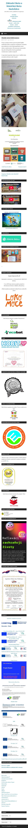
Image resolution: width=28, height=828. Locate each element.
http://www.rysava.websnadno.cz (8, 795)
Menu (5, 33)
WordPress (9, 826)
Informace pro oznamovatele (14, 28)
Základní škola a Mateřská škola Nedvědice (14, 6)
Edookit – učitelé (14, 24)
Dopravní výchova (5, 806)
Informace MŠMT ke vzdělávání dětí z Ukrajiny (11, 767)
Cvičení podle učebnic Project (7, 782)
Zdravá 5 (3, 802)
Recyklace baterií (22, 166)
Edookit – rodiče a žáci (14, 23)
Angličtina (3, 780)
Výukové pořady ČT (5, 777)
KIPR (14, 721)
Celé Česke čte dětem (7, 166)
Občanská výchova (5, 792)
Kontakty (14, 14)
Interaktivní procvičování (6, 778)
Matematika (4, 784)
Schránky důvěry (14, 16)
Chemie (3, 787)
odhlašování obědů (16, 21)
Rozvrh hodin (4, 175)
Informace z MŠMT (5, 765)
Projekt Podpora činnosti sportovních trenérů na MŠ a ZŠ (14, 759)
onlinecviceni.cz (5, 799)
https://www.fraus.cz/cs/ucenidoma (9, 794)
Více (7, 461)
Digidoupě (3, 785)
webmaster (11, 39)
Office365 (14, 18)
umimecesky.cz (4, 797)
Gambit (15, 826)
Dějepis (3, 790)
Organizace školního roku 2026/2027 (9, 174)
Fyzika (2, 789)
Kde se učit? (4, 775)
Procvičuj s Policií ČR (5, 804)
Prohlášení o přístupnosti (14, 26)
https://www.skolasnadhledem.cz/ (9, 801)
